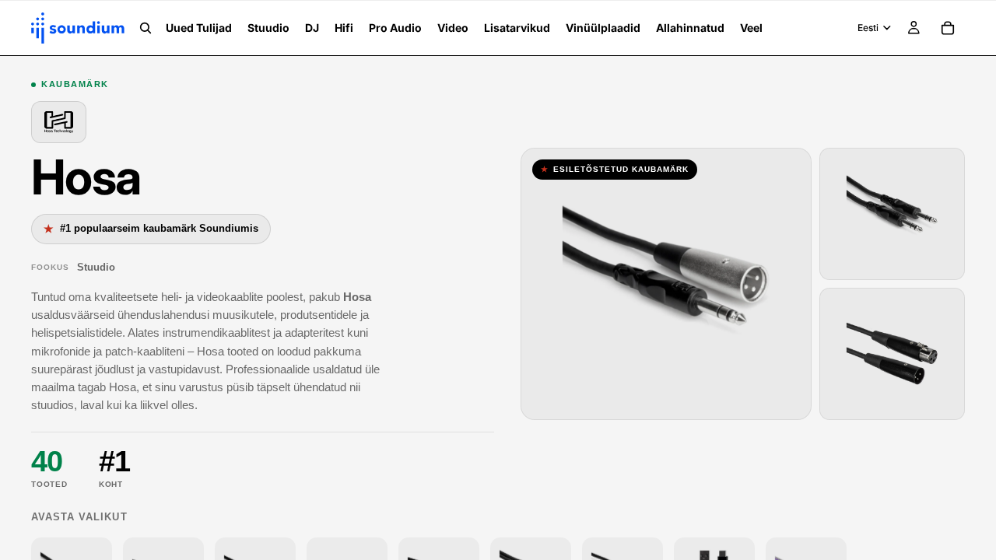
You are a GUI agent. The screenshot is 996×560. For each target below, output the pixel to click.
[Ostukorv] (948, 28)
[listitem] (751, 28)
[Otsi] (145, 28)
